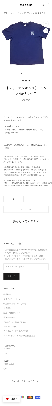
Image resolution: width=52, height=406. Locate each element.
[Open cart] (48, 4)
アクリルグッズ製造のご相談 (15, 331)
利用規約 (7, 308)
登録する (11, 276)
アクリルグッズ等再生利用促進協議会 (19, 335)
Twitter (6, 349)
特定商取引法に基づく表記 (14, 303)
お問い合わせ (9, 364)
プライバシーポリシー (12, 299)
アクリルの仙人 (10, 326)
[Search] (43, 5)
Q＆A (5, 368)
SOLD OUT (26, 209)
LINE (5, 353)
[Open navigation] (4, 5)
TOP (5, 13)
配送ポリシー (9, 317)
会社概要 (7, 294)
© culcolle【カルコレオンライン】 (26, 381)
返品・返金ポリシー (11, 313)
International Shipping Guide (15, 322)
